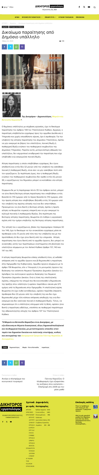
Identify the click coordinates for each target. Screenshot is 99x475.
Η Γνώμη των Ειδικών (16, 27)
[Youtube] (89, 7)
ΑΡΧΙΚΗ (4, 23)
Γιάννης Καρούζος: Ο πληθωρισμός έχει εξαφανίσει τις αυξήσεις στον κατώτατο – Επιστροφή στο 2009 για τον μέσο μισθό (50, 384)
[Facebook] (79, 7)
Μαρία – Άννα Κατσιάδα (30, 347)
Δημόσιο (13, 23)
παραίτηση (45, 347)
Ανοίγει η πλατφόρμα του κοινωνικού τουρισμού (13, 380)
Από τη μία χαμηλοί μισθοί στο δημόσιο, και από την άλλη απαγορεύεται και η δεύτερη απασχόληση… (83, 419)
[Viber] (22, 46)
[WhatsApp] (16, 46)
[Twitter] (84, 7)
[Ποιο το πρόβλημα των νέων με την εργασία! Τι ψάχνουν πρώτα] (95, 407)
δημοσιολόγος (15, 347)
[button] (94, 7)
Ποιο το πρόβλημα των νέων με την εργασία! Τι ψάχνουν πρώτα (83, 408)
